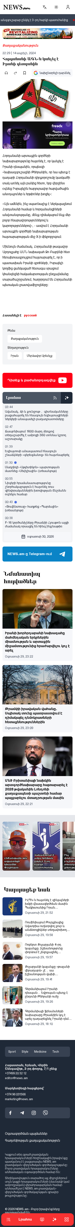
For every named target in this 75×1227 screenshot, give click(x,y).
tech (55, 1051)
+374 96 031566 (15, 1094)
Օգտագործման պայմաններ (26, 1134)
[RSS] (55, 398)
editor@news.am (16, 1078)
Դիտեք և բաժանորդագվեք (32, 380)
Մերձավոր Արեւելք (39, 355)
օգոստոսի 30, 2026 (40, 536)
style (25, 1051)
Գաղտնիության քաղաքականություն (32, 1140)
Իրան (15, 355)
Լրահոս (25, 1219)
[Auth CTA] (67, 7)
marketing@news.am (19, 1099)
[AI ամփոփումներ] (66, 398)
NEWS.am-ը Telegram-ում (30, 554)
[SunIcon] (56, 7)
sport (12, 1051)
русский (30, 315)
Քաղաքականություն (20, 45)
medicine (40, 1051)
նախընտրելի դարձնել (55, 73)
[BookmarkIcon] (24, 73)
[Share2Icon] (15, 73)
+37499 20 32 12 (15, 1073)
